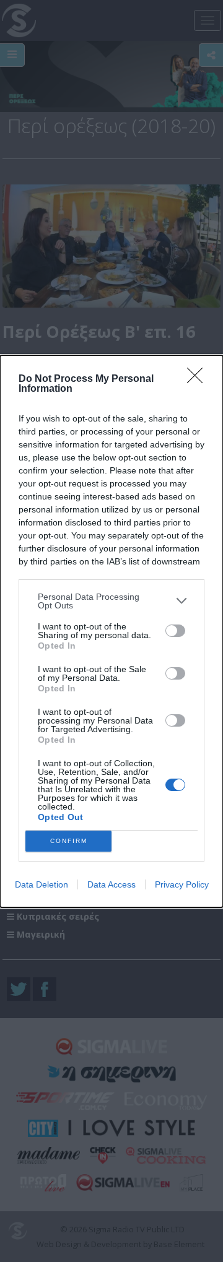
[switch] (175, 631)
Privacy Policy (182, 884)
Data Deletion (41, 884)
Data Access (111, 884)
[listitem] (111, 601)
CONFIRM (68, 840)
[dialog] (111, 631)
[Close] (199, 379)
